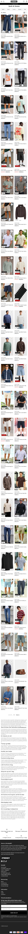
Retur (2, 881)
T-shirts (14, 9)
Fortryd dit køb (4, 886)
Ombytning (4, 883)
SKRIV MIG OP (14, 912)
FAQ (2, 891)
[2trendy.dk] (14, 1)
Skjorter (19, 9)
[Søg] (4, 1)
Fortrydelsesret (4, 884)
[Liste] (26, 12)
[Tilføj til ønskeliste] (12, 16)
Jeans (8, 9)
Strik (25, 9)
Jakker (3, 9)
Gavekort (3, 894)
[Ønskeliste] (24, 1)
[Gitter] (24, 12)
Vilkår (2, 893)
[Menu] (1, 1)
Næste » (18, 714)
